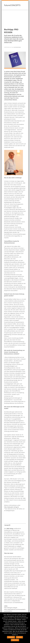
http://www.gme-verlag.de (11, 507)
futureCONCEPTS (12, 5)
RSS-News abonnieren (25, 6)
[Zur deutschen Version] (23, 2)
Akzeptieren (11, 637)
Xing (23, 6)
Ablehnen (19, 637)
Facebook (21, 6)
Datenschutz (15, 640)
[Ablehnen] (28, 628)
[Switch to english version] (25, 2)
